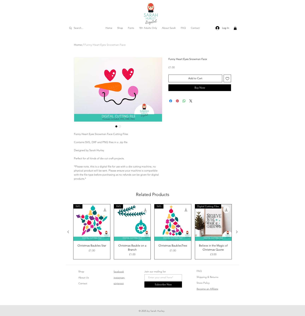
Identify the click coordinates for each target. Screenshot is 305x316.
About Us (83, 277)
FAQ (199, 271)
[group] (152, 232)
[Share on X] (191, 101)
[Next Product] (237, 232)
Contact (82, 283)
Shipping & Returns (207, 277)
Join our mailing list (155, 271)
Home (78, 44)
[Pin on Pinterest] (177, 101)
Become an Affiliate (207, 288)
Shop (81, 271)
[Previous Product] (68, 232)
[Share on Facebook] (171, 101)
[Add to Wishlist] (227, 78)
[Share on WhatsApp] (184, 101)
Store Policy (203, 282)
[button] (235, 28)
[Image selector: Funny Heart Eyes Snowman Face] (116, 126)
